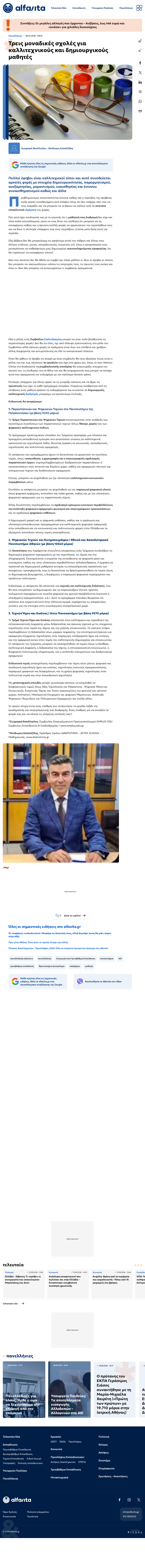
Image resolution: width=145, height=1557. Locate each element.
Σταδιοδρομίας (53, 339)
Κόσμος (103, 1444)
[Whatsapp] (140, 101)
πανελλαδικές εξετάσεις (21, 958)
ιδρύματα (30, 209)
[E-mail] (140, 111)
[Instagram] (129, 1500)
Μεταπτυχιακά (59, 1477)
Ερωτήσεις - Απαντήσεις (113, 1476)
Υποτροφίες (9, 1463)
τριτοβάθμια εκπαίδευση (22, 966)
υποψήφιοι (75, 966)
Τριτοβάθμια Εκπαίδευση (66, 1469)
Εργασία (56, 1436)
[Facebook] (140, 63)
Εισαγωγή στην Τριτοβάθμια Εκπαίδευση (75, 958)
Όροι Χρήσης (10, 1511)
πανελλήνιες (19, 1356)
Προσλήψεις (75, 1441)
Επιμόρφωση (106, 1468)
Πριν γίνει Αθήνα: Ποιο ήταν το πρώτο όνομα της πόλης (38, 942)
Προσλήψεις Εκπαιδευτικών (67, 1457)
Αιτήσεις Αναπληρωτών (63, 1462)
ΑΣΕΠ (53, 1441)
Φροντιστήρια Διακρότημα (51, 966)
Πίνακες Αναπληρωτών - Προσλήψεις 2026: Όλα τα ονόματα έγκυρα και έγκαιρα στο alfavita (58, 948)
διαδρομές (32, 394)
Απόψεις (104, 1452)
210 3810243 (129, 1516)
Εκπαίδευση (78, 8)
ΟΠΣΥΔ (82, 1462)
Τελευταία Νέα (58, 8)
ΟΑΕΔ (62, 1441)
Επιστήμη (104, 1460)
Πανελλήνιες (126, 8)
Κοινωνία (56, 1449)
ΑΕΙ (120, 958)
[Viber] (140, 92)
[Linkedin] (140, 82)
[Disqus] (72, 1035)
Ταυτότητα (32, 1516)
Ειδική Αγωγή (34, 1458)
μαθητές (89, 966)
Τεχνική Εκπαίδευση (13, 1458)
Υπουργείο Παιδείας (102, 8)
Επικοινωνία (9, 1516)
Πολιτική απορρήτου (38, 1511)
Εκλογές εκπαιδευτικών (30, 1463)
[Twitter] (140, 72)
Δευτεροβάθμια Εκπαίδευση (18, 1454)
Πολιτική (104, 1436)
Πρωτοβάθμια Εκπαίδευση (17, 1449)
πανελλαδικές (44, 958)
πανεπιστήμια (106, 958)
